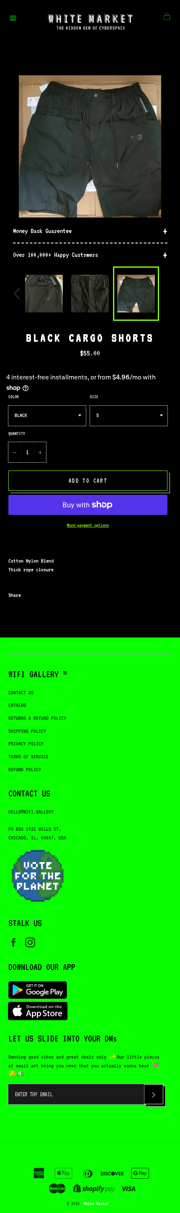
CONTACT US (20, 692)
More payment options (88, 525)
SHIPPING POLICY (27, 731)
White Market (96, 1203)
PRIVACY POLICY (26, 743)
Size (94, 396)
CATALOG (17, 705)
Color (13, 396)
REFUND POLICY (24, 769)
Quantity (16, 433)
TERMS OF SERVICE (28, 756)
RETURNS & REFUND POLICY (37, 718)
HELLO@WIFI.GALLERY (31, 812)
